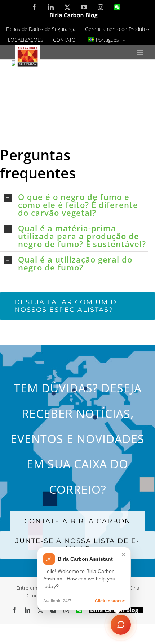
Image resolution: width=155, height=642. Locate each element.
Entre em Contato (36, 587)
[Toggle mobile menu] (140, 52)
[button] (76, 204)
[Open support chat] (121, 625)
